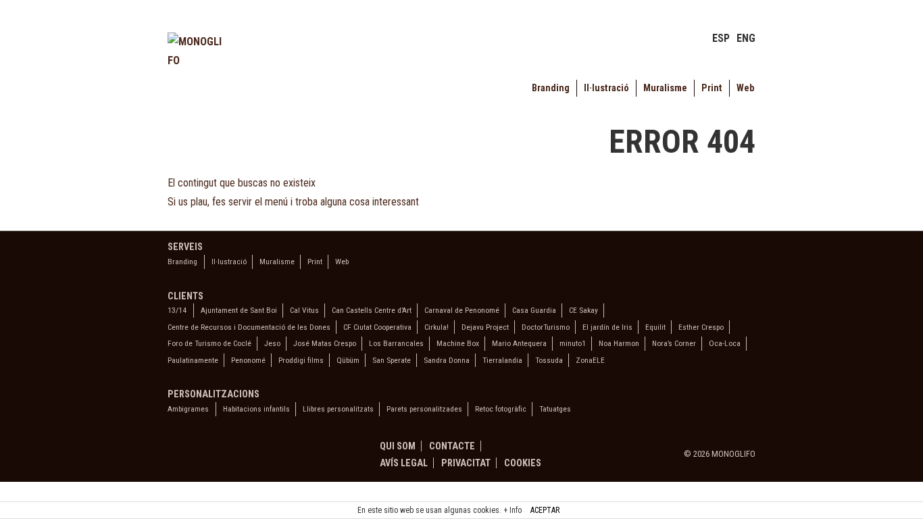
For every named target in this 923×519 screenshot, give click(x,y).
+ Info (512, 510)
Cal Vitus (304, 310)
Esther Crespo (701, 327)
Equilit (655, 327)
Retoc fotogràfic (500, 409)
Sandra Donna (447, 360)
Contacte (452, 446)
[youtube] (234, 456)
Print (711, 88)
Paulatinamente (193, 360)
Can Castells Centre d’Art (371, 310)
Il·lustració (606, 88)
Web (745, 88)
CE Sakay (583, 310)
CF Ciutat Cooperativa (377, 327)
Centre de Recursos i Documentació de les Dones (249, 327)
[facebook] (177, 456)
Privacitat (466, 463)
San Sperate (391, 360)
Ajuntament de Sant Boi (239, 310)
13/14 (177, 310)
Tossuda (549, 360)
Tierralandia (502, 360)
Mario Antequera (519, 343)
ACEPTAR (544, 510)
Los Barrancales (396, 343)
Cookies (522, 463)
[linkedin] (206, 456)
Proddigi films (301, 360)
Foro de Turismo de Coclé (209, 343)
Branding (551, 88)
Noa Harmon (619, 343)
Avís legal (404, 463)
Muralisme (665, 88)
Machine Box (457, 343)
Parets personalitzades (424, 409)
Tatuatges (555, 409)
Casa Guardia (534, 310)
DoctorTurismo (546, 327)
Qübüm (347, 360)
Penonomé (248, 360)
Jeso (272, 343)
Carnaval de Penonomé (461, 310)
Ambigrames (188, 409)
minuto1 (572, 343)
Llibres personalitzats (338, 409)
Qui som (398, 446)
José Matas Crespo (324, 343)
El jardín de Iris (607, 327)
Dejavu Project (485, 327)
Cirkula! (436, 327)
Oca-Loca (725, 343)
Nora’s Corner (674, 343)
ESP (721, 38)
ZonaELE (590, 360)
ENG (746, 38)
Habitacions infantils (256, 409)
